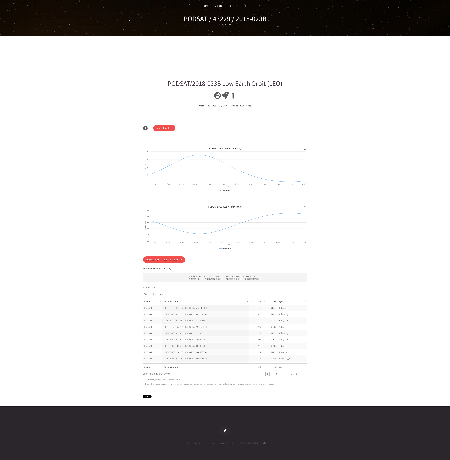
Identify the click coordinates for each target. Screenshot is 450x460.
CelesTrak (158, 380)
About (211, 443)
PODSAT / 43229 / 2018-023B (225, 18)
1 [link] (267, 374)
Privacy (221, 443)
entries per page (158, 294)
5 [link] (285, 374)
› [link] (300, 374)
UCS (181, 380)
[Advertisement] (213, 57)
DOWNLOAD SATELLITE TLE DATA (164, 259)
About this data (164, 128)
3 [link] (276, 374)
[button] (160, 301)
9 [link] (296, 374)
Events (231, 443)
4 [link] (280, 374)
